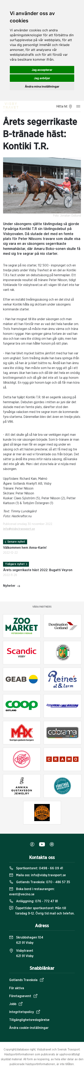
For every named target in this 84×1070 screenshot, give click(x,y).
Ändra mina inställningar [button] (42, 86)
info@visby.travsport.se (19, 529)
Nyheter (9, 585)
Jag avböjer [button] (42, 78)
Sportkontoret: (39, 868)
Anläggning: (36, 901)
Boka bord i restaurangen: (32, 891)
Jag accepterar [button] (42, 69)
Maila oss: (40, 875)
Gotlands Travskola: (42, 882)
